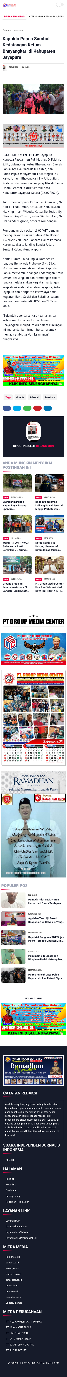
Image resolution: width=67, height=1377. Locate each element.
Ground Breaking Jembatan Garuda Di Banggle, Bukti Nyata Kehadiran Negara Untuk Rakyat (15, 587)
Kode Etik (11, 1184)
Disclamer (11, 1190)
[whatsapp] (27, 408)
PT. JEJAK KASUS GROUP (18, 1327)
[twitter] (17, 408)
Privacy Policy (13, 1196)
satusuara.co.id (14, 1279)
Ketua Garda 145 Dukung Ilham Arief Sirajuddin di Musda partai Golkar (47, 546)
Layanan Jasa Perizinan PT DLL (22, 1238)
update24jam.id (14, 1302)
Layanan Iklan (13, 1220)
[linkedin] (48, 408)
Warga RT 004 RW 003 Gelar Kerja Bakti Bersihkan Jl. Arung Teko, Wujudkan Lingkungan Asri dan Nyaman (16, 546)
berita (21, 397)
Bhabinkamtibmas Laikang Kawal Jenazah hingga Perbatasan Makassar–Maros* (49, 505)
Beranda (7, 30)
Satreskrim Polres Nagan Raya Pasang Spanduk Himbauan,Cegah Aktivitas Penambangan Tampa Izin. (17, 505)
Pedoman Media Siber (17, 1201)
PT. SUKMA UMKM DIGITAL (20, 1344)
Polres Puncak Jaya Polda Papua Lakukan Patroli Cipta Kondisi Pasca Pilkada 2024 (45, 976)
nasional (18, 30)
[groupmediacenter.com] (9, 6)
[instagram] (26, 1369)
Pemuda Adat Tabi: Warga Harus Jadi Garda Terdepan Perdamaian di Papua (44, 901)
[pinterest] (37, 408)
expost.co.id (12, 1262)
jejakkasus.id (12, 1291)
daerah (35, 397)
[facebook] (7, 408)
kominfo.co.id (13, 1256)
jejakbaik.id (11, 1285)
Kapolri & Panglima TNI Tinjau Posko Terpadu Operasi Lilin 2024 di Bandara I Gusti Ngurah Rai (46, 939)
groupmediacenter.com (45, 1363)
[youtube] (31, 1369)
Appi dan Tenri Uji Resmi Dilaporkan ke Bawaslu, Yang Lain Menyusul (45, 920)
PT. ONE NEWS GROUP (17, 1333)
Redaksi (10, 1178)
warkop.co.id (12, 1268)
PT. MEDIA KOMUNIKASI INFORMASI (24, 1321)
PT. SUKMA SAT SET (16, 1350)
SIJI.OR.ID (10, 1160)
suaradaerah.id (13, 1297)
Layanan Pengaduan (16, 1226)
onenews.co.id (13, 1274)
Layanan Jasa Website (17, 1232)
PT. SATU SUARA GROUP (18, 1338)
